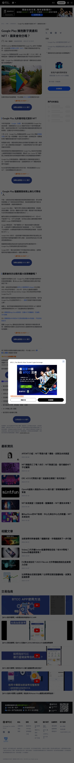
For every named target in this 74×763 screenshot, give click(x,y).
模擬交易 (23, 400)
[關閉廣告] (63, 361)
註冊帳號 (50, 400)
